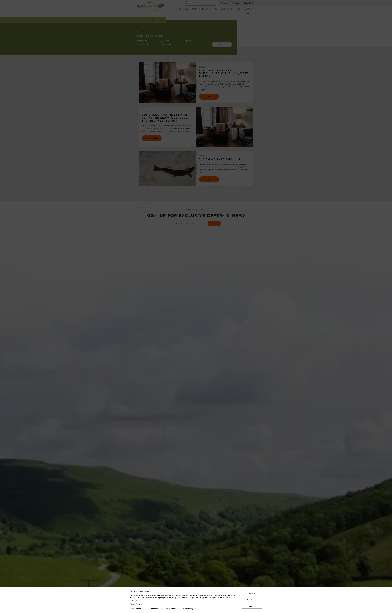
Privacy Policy (136, 604)
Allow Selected (252, 600)
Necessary (136, 609)
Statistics (172, 609)
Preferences (154, 609)
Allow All (252, 593)
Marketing (189, 609)
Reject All (252, 606)
